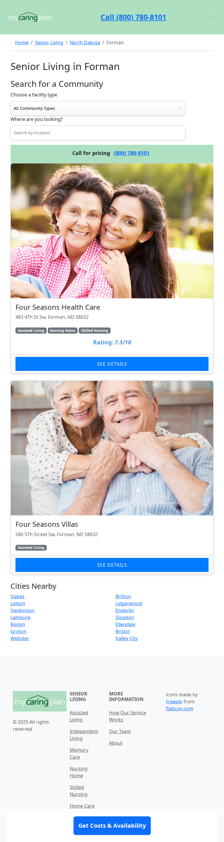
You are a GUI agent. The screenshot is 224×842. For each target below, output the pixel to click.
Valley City (127, 638)
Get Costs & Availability (112, 825)
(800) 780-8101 (132, 152)
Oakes (17, 596)
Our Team (120, 731)
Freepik (174, 701)
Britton (123, 596)
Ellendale (125, 624)
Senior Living (49, 42)
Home (22, 42)
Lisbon (17, 603)
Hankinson (22, 610)
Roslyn (17, 624)
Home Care (82, 806)
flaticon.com (179, 708)
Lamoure (20, 617)
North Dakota (85, 42)
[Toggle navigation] (213, 17)
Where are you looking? (36, 119)
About (116, 743)
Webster (19, 638)
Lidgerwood (129, 603)
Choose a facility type (33, 94)
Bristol (123, 631)
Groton (18, 631)
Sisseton (125, 617)
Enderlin (125, 610)
